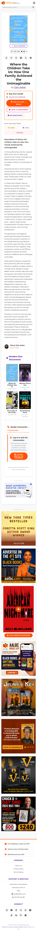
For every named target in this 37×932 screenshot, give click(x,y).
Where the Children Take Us (12, 385)
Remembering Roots (25, 411)
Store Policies (18, 872)
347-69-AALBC (19, 897)
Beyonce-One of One (25, 384)
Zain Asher (20, 87)
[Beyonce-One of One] (25, 373)
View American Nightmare (19, 635)
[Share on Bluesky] (21, 58)
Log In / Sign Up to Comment (18, 456)
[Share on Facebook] (6, 58)
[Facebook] (16, 910)
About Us (18, 865)
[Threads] (25, 910)
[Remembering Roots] (25, 400)
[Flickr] (25, 915)
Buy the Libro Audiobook (17, 97)
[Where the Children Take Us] (12, 373)
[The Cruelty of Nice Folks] (12, 400)
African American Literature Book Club (14, 927)
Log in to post (13, 430)
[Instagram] (7, 910)
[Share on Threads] (16, 58)
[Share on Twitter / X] (26, 58)
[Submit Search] (33, 7)
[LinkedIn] (16, 915)
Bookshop (20, 132)
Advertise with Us (18, 887)
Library (27, 127)
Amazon (12, 127)
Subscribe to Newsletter (18, 884)
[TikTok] (11, 915)
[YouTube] (11, 910)
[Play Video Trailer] (18, 609)
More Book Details (16, 115)
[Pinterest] (21, 915)
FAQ (18, 891)
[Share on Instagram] (11, 58)
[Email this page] (31, 58)
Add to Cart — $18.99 (19, 103)
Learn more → (15, 348)
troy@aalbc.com (19, 894)
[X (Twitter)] (21, 910)
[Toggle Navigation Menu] (34, 3)
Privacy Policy (18, 869)
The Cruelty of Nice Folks (12, 411)
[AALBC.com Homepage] (10, 3)
